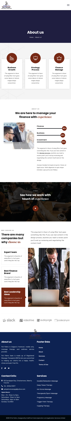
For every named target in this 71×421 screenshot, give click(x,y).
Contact (41, 360)
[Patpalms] (6, 5)
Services (42, 356)
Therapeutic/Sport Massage (47, 393)
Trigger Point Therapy (45, 402)
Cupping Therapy (43, 406)
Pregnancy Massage (44, 397)
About (41, 352)
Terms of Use (43, 364)
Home (31, 37)
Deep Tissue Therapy (44, 385)
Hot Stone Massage (44, 389)
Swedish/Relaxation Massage (47, 381)
